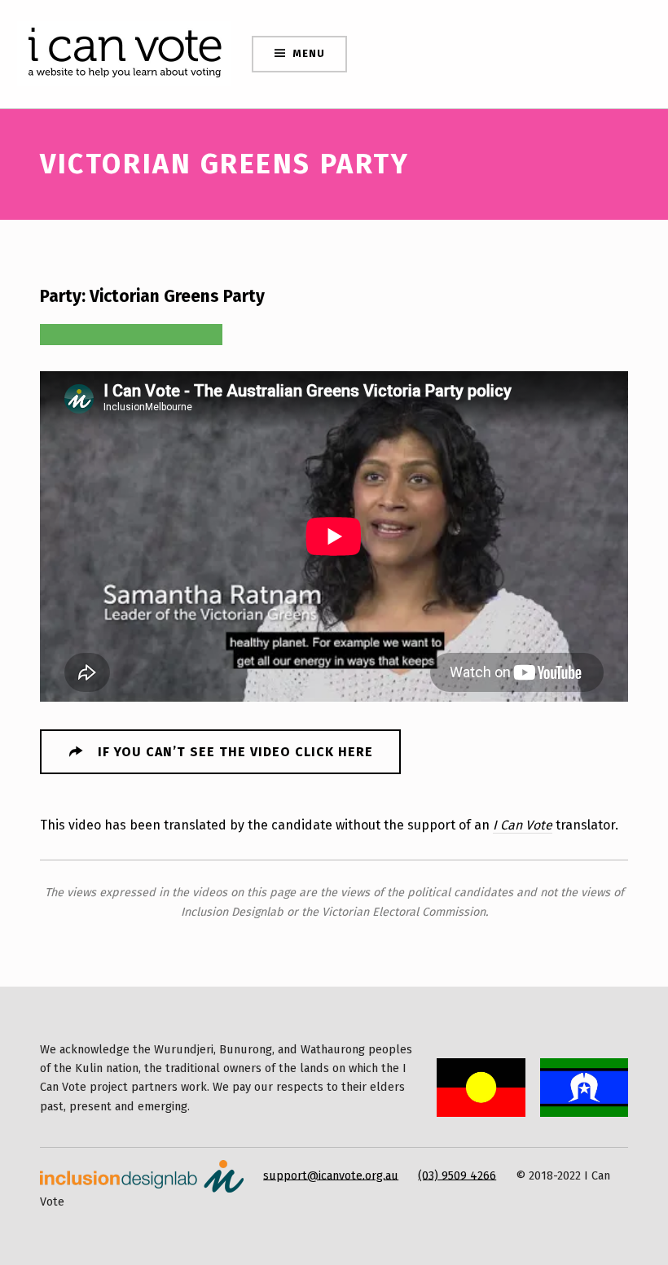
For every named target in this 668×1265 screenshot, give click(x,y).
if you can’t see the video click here (236, 751)
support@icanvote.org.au (330, 1174)
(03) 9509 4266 (457, 1174)
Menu (308, 53)
